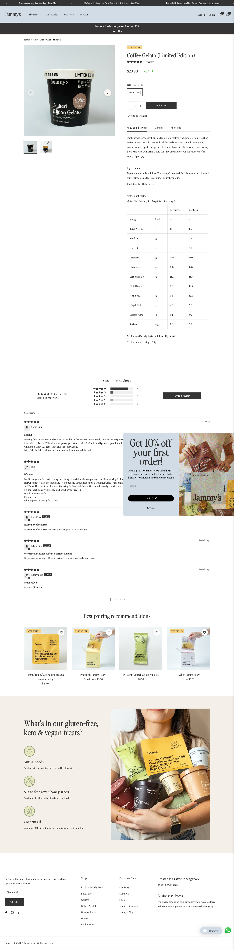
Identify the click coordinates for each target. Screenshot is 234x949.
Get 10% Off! (151, 498)
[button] (201, 14)
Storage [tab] (158, 128)
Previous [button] (30, 92)
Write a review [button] (182, 395)
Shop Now (151, 3)
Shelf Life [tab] (176, 128)
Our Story (124, 887)
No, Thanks (151, 508)
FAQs (122, 899)
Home (27, 39)
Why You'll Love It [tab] (137, 128)
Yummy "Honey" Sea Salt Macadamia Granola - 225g (45, 677)
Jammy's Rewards (128, 906)
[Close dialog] (230, 436)
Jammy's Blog (126, 912)
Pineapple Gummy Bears (93, 674)
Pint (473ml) (135, 92)
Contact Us (125, 893)
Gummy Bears (88, 912)
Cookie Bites (87, 924)
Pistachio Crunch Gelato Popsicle (141, 674)
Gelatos (85, 899)
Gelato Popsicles (89, 906)
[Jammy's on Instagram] (12, 912)
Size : (135, 84)
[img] (31, 422)
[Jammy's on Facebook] (6, 912)
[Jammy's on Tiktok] (20, 912)
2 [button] (115, 599)
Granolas (86, 918)
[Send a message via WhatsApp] (228, 930)
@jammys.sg (206, 906)
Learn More (69, 3)
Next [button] (107, 92)
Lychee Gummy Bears (188, 674)
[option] (69, 90)
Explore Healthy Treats (93, 887)
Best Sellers (87, 893)
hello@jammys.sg (167, 906)
